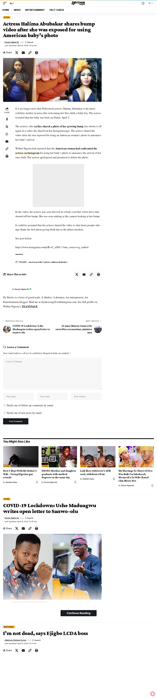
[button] (5, 3)
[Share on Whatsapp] (7, 134)
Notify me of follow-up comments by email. (30, 405)
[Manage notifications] (152, 693)
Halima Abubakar (59, 262)
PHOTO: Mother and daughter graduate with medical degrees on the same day (59, 474)
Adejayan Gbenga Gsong (15, 640)
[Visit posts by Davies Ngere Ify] (7, 289)
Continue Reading (78, 613)
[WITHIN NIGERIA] (78, 3)
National (9, 627)
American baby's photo (39, 262)
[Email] (23, 53)
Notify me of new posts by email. (24, 413)
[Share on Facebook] (7, 119)
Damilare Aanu (11, 482)
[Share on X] (17, 53)
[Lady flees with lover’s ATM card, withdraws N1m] (97, 456)
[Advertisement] (58, 185)
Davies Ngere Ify (12, 42)
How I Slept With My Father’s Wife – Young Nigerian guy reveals (20, 474)
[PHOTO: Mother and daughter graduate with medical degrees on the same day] (59, 456)
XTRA (6, 17)
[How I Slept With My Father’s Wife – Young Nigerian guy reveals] (20, 456)
